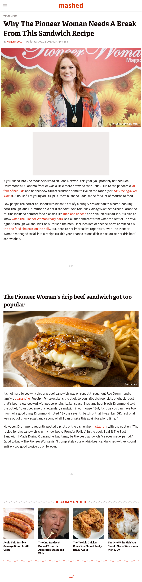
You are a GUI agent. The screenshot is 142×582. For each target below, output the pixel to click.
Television (10, 16)
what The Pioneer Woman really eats (37, 219)
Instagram (100, 427)
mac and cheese (74, 214)
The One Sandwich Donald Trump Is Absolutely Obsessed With (51, 548)
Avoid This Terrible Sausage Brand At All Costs (16, 546)
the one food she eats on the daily (26, 229)
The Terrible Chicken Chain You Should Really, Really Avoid (87, 546)
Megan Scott (14, 41)
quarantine (22, 399)
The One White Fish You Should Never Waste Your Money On (123, 546)
